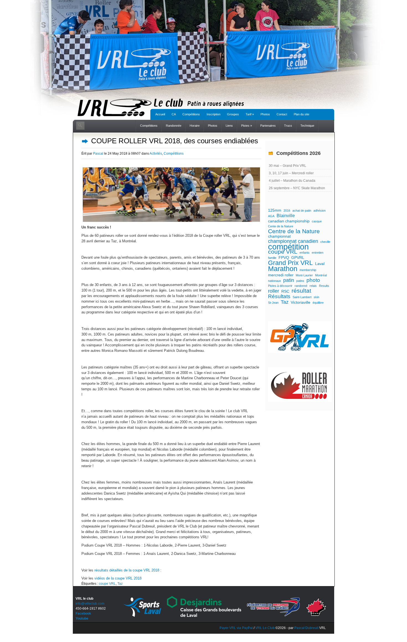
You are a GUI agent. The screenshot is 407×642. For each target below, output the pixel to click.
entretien (317, 252)
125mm (274, 210)
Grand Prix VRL (290, 262)
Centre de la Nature (294, 231)
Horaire (195, 125)
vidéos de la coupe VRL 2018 (117, 578)
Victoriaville (300, 302)
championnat (279, 236)
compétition (288, 246)
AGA (271, 216)
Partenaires (268, 125)
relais (313, 285)
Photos (265, 114)
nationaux (274, 280)
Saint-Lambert (302, 297)
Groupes (233, 114)
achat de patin (301, 210)
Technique (307, 125)
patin (288, 280)
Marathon (282, 268)
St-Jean (273, 302)
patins (300, 280)
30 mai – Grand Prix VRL (287, 166)
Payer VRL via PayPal (236, 628)
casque (317, 221)
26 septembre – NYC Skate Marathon (297, 188)
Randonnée (173, 125)
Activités (156, 153)
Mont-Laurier (304, 275)
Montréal (321, 275)
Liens (229, 125)
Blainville (286, 215)
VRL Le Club (265, 628)
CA (174, 114)
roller (273, 290)
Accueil (160, 114)
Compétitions (191, 114)
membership (308, 270)
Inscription (213, 114)
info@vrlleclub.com (90, 603)
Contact (282, 114)
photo (313, 280)
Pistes (246, 125)
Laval (319, 263)
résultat (301, 290)
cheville (325, 241)
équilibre (318, 302)
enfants (305, 252)
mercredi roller (280, 275)
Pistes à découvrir (280, 285)
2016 (287, 210)
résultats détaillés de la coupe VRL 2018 (126, 570)
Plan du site (301, 114)
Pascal (98, 153)
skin (316, 297)
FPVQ (284, 257)
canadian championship (289, 221)
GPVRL (297, 257)
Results (324, 285)
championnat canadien (293, 241)
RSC (285, 291)
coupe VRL (107, 584)
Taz (120, 584)
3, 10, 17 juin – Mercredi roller (291, 173)
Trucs (288, 125)
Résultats (279, 296)
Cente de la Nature (280, 226)
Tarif (250, 114)
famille (272, 257)
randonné (301, 285)
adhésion (319, 210)
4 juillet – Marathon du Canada (292, 181)
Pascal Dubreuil (306, 628)
